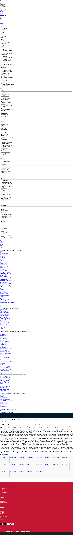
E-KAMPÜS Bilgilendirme (4, 220)
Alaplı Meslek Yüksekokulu (4, 141)
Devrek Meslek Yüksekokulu (5, 144)
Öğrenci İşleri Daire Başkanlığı (5, 94)
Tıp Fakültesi (3, 138)
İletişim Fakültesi (3, 133)
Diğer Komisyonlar (3, 81)
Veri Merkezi (2, 405)
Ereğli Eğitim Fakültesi (4, 129)
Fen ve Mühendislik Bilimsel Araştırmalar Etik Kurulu (8, 68)
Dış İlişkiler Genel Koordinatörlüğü (5, 98)
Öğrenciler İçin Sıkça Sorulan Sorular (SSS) (7, 109)
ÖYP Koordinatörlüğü (4, 56)
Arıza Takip (2, 402)
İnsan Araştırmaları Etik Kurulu (4, 288)
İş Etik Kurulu (3, 69)
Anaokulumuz (3, 207)
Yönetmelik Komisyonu (4, 80)
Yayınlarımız (2, 191)
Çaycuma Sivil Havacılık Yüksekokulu (6, 153)
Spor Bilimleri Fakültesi (3, 344)
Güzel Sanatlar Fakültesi (3, 338)
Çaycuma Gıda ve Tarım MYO (5, 143)
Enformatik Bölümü (3, 150)
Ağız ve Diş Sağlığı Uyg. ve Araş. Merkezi (6, 400)
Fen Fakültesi (2, 337)
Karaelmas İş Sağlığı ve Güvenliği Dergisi (6, 183)
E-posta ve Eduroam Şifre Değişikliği (5, 322)
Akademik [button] (1, 119)
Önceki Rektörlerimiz (4, 36)
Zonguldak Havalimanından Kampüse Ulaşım (7, 237)
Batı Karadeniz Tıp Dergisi (4, 180)
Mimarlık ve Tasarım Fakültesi (5, 134)
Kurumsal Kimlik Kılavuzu (4, 43)
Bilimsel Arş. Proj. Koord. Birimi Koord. (5, 270)
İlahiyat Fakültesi (3, 132)
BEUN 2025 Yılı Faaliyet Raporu (4, 264)
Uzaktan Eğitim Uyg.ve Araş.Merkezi (6, 216)
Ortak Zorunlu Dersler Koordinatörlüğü (6, 55)
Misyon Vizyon (3, 37)
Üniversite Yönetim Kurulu (4, 28)
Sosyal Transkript (3, 115)
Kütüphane (1, 517)
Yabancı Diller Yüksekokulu (4, 358)
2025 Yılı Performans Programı (5, 41)
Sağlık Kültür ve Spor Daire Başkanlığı (6, 170)
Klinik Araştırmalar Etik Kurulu (5, 73)
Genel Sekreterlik (3, 162)
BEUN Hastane (2, 513)
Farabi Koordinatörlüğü (3, 316)
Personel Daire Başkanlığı (4, 169)
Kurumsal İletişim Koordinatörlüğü (5, 276)
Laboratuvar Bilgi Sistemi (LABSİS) (6, 197)
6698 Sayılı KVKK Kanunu (5, 83)
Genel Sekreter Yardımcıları (4, 30)
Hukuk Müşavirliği (2, 363)
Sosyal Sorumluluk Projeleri (4, 114)
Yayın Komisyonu (2, 298)
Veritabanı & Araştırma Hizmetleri (5, 199)
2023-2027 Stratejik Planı (4, 40)
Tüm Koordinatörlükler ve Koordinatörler (5, 283)
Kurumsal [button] (1, 23)
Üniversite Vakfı (2, 501)
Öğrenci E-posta (3, 107)
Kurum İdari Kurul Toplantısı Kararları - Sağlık (7, 174)
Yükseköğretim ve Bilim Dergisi (5, 187)
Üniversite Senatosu (3, 252)
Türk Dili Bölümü (3, 151)
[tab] (2, 250)
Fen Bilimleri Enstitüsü (3, 332)
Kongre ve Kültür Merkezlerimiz (5, 208)
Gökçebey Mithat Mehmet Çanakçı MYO (6, 145)
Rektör (2, 26)
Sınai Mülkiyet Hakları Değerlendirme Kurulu (7, 77)
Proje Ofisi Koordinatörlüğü (4, 279)
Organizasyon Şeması (4, 33)
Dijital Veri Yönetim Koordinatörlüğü (6, 51)
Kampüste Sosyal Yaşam (3, 324)
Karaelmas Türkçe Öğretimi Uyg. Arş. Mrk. (7, 105)
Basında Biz (2, 46)
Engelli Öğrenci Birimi (4, 113)
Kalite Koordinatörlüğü (4, 54)
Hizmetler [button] (1, 244)
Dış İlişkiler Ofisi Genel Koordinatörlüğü (6, 50)
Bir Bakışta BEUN (3, 44)
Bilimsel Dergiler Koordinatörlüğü (5, 49)
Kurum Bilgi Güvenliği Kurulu (4, 295)
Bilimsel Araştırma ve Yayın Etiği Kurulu (5, 285)
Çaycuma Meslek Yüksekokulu (4, 349)
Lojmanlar (2, 209)
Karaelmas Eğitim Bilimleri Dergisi (5, 181)
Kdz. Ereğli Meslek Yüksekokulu (5, 146)
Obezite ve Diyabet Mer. (3, 516)
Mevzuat (2, 39)
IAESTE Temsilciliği (4, 52)
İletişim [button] (1, 245)
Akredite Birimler (3, 38)
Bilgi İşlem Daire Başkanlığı (5, 166)
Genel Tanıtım (2, 261)
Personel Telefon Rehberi (4, 232)
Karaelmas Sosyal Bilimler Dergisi (5, 379)
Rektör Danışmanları (3, 255)
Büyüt (7, 421)
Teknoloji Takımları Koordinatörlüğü (6, 59)
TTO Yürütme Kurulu (4, 78)
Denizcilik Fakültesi (3, 334)
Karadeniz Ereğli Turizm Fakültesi (5, 341)
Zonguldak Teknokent (4, 201)
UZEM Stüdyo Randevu (3, 403)
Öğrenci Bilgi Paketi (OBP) (4, 93)
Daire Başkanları (3, 32)
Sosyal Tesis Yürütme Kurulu (5, 74)
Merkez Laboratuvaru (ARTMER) (5, 198)
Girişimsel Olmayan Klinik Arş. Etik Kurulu (7, 71)
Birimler (2, 230)
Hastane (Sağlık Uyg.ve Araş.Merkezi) (6, 214)
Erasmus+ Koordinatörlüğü (4, 99)
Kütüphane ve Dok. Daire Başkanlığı (6, 167)
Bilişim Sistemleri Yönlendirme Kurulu (6, 66)
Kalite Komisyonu (2, 291)
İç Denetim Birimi (3, 31)
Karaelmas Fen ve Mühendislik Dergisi (6, 182)
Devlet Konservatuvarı (4, 154)
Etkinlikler (2, 189)
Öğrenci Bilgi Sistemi (3, 498)
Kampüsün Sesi (3, 190)
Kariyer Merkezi (3, 106)
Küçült (2, 421)
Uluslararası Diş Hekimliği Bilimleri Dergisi (7, 185)
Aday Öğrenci (3, 112)
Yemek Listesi (3, 221)
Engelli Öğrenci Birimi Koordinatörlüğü (5, 273)
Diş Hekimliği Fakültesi (4, 127)
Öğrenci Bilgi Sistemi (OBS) (4, 310)
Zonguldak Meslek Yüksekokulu (4, 352)
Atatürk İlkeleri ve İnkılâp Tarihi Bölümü (6, 149)
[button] (2, 24)
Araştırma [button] (1, 243)
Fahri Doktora (3, 45)
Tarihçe (2, 35)
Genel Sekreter (3, 29)
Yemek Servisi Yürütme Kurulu (5, 79)
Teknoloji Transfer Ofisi (4, 195)
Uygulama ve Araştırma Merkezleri (5, 193)
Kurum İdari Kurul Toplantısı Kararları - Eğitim (6, 371)
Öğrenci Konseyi (2, 327)
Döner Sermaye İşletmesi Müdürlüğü (6, 161)
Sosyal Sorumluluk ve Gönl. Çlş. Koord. (5, 280)
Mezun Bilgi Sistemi (3, 108)
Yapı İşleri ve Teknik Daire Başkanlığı (6, 171)
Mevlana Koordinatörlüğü (4, 101)
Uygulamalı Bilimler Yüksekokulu (5, 155)
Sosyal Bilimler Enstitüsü (4, 124)
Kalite (1, 88)
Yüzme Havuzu (3, 211)
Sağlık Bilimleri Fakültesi (4, 136)
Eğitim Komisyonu (3, 67)
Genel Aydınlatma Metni (4, 85)
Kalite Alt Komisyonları (4, 72)
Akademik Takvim (3, 92)
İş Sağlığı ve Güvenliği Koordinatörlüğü (6, 53)
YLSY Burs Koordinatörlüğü (5, 61)
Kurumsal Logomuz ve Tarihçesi (5, 42)
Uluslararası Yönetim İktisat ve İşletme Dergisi (7, 186)
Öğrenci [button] (1, 241)
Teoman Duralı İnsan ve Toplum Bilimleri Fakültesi (8, 137)
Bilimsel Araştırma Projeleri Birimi (5, 194)
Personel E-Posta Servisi (4, 210)
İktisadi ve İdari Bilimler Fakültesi (5, 131)
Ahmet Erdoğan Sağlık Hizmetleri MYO (5, 346)
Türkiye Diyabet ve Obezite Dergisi (5, 380)
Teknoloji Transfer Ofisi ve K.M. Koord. (6, 60)
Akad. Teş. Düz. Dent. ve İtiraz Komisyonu (7, 64)
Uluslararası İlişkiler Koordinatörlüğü (6, 102)
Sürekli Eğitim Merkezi (4, 215)
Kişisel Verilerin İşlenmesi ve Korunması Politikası (7, 84)
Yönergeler (1, 313)
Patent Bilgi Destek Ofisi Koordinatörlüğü (6, 57)
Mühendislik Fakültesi (4, 135)
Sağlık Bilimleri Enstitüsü (4, 123)
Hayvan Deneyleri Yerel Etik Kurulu (6, 70)
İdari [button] (1, 158)
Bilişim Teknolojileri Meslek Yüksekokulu (6, 142)
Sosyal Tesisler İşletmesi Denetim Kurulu (5, 294)
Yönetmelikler (3, 95)
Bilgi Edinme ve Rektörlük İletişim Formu (6, 235)
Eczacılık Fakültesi (3, 128)
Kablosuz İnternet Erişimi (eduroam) (6, 224)
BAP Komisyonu (3, 65)
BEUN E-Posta (2, 512)
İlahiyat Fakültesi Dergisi (3, 376)
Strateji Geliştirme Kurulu (4, 76)
